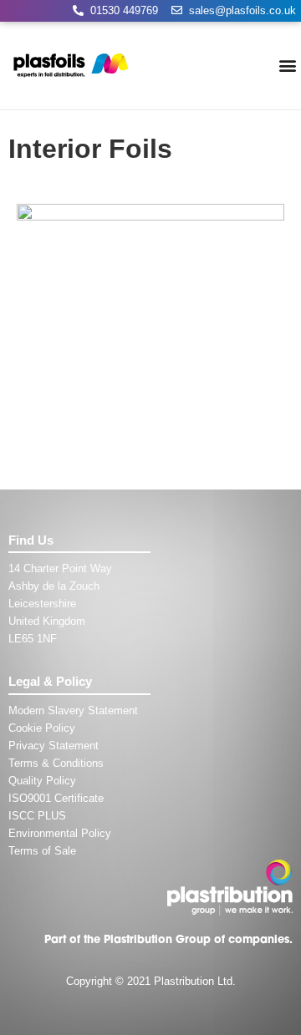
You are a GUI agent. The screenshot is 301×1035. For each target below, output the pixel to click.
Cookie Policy (41, 728)
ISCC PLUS (37, 815)
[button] (287, 65)
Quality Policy (42, 780)
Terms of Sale (42, 851)
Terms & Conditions (56, 763)
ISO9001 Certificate (56, 798)
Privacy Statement (53, 745)
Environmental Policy (59, 833)
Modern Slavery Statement (73, 710)
